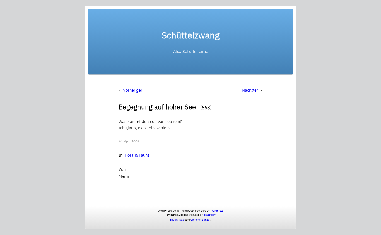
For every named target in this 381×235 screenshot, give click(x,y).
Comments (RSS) (200, 219)
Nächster (250, 90)
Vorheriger (132, 90)
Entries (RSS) (177, 219)
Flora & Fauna (137, 155)
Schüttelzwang (191, 35)
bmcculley (210, 215)
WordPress (216, 210)
